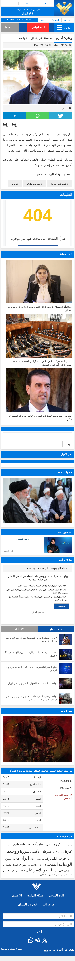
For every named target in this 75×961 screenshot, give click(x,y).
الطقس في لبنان (18, 871)
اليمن (8, 858)
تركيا (48, 858)
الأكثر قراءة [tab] (19, 629)
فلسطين (19, 844)
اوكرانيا (16, 859)
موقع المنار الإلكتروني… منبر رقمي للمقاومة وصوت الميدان (32, 669)
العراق (23, 864)
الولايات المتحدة (58, 864)
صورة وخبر (66, 710)
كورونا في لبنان (49, 844)
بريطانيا (33, 859)
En (10, 3)
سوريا (24, 851)
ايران (24, 858)
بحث (67, 444)
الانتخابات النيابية (59, 183)
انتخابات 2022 (34, 183)
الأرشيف (44, 20)
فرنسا (10, 844)
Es (45, 3)
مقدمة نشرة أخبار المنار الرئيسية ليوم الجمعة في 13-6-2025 (31, 654)
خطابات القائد (65, 472)
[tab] (37, 568)
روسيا (12, 851)
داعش (69, 859)
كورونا (31, 844)
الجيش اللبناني (47, 874)
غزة (68, 851)
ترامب (40, 858)
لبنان (65, 108)
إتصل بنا (55, 20)
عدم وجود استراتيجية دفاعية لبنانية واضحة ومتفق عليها (42, 585)
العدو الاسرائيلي (38, 870)
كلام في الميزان (27, 904)
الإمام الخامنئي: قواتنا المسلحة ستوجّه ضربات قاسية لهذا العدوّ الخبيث (31, 639)
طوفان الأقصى (40, 851)
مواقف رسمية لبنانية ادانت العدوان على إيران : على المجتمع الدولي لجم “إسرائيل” (31, 698)
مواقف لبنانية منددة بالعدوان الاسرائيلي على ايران (32, 683)
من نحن (67, 20)
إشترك (38, 931)
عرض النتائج (38, 612)
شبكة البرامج (35, 895)
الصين (7, 870)
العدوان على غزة (10, 865)
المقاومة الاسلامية (36, 865)
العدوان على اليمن (62, 870)
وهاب (14, 183)
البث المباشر (38, 27)
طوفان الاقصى (58, 852)
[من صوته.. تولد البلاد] (37, 739)
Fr (27, 3)
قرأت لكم (48, 904)
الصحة (69, 875)
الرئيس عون (61, 875)
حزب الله (59, 858)
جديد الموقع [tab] (56, 629)
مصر (70, 845)
